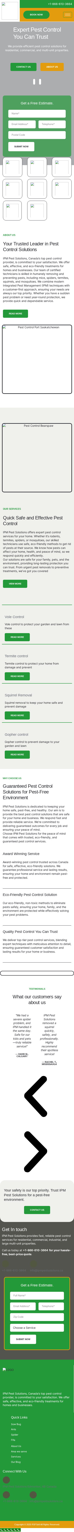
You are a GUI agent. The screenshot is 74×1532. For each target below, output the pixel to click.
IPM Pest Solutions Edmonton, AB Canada (29, 1486)
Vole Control (14, 617)
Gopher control (16, 735)
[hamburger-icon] (67, 15)
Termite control (16, 656)
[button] (35, 1096)
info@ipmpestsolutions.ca (46, 1270)
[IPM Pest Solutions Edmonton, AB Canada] (6, 1480)
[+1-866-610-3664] (5, 1263)
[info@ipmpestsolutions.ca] (33, 1263)
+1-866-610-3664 (35, 1250)
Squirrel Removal (18, 695)
